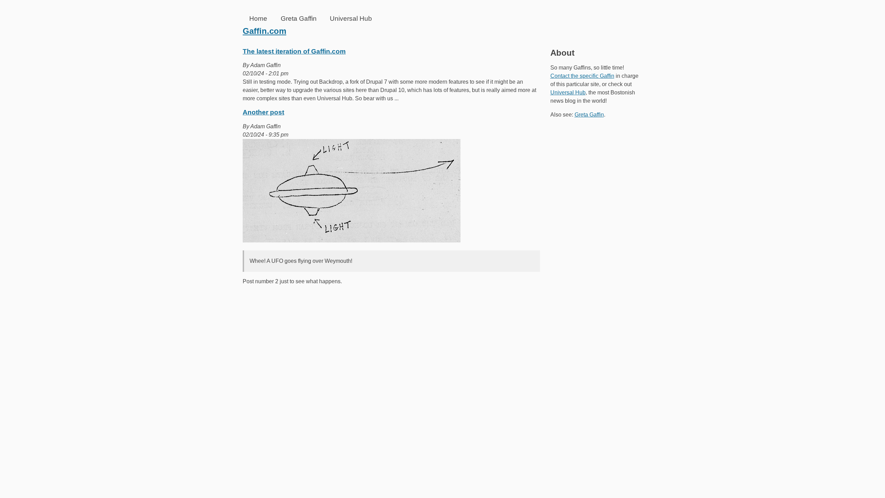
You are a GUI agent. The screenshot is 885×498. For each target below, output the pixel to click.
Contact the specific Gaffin (582, 76)
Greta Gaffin (299, 18)
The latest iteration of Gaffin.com (294, 51)
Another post (263, 112)
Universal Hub (351, 18)
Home (258, 18)
